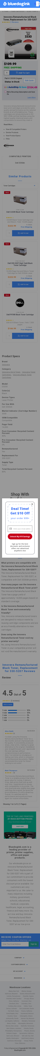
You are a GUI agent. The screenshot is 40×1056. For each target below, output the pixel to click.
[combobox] (37, 3)
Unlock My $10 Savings (20, 536)
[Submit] (35, 4)
